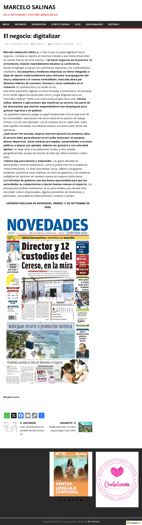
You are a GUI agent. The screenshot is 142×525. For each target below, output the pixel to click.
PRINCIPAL (69, 43)
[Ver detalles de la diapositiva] (71, 474)
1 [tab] (61, 500)
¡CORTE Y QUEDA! (60, 24)
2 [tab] (65, 500)
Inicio (6, 24)
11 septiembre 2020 (18, 43)
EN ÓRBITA (20, 24)
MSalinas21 (40, 43)
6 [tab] (81, 500)
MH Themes (94, 521)
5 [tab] (77, 500)
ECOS (78, 24)
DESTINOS (113, 24)
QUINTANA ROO (94, 24)
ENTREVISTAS (39, 24)
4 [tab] (73, 500)
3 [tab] (69, 500)
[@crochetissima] (117, 479)
